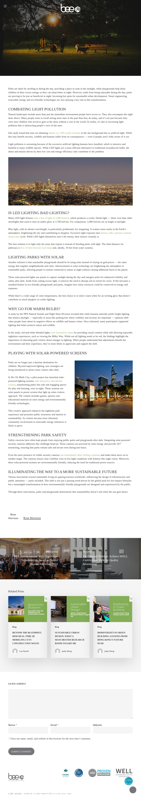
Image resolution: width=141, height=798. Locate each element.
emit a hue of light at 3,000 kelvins (51, 218)
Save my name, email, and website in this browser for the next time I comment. (51, 738)
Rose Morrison (32, 518)
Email (55, 725)
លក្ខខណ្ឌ (67, 794)
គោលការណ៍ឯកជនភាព (51, 794)
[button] (5, 6)
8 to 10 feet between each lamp (36, 247)
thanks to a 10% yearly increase (64, 133)
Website (97, 725)
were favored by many (62, 332)
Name (12, 725)
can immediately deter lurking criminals (80, 455)
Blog (70, 61)
